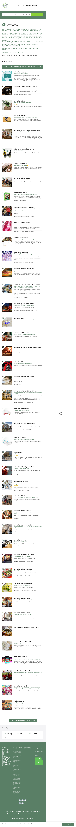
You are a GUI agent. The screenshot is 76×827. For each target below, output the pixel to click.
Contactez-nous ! (29, 818)
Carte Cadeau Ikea (16, 787)
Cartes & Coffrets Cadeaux (32, 5)
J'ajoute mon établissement (39, 762)
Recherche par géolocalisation (29, 15)
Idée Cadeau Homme (35, 811)
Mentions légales (37, 816)
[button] (6, 737)
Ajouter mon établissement (13, 813)
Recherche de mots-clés (4, 15)
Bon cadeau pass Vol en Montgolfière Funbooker (17, 794)
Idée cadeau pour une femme (22, 811)
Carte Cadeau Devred (17, 769)
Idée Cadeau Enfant (10, 811)
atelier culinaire (28, 42)
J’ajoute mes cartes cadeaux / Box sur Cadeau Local (23, 720)
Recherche (37, 14)
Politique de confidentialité (18, 818)
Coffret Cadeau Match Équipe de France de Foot (17, 752)
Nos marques (36, 813)
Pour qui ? (20, 5)
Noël (33, 44)
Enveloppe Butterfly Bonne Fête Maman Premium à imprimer (17, 783)
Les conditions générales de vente (24, 816)
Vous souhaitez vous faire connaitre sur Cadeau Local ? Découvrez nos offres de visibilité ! (22, 67)
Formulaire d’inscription (10, 816)
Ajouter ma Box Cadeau (26, 813)
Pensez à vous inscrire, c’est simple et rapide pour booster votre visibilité (19, 55)
